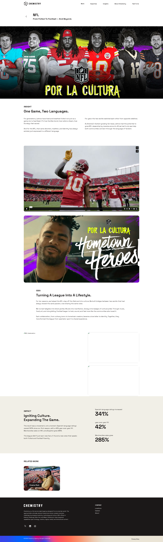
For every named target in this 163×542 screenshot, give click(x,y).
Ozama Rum (34, 485)
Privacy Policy (135, 539)
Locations (98, 508)
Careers (97, 511)
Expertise (93, 4)
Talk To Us (135, 4)
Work (82, 4)
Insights (105, 4)
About (97, 513)
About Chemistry (120, 4)
